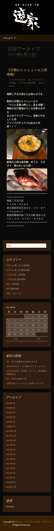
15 (27, 325)
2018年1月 (10, 426)
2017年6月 (10, 459)
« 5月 (15, 338)
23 (33, 329)
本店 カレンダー (14, 293)
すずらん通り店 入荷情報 (18, 265)
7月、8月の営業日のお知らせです (22, 361)
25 (45, 329)
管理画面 (10, 506)
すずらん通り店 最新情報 (18, 270)
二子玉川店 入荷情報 (15, 274)
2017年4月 (10, 468)
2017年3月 (10, 473)
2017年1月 (10, 482)
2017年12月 (11, 431)
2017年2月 (10, 477)
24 (39, 329)
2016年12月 (11, 487)
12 (9, 325)
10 (39, 320)
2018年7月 (10, 403)
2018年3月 (10, 417)
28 (21, 334)
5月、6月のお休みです (16, 378)
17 (39, 325)
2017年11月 (11, 435)
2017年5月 (10, 463)
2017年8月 (10, 449)
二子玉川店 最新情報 (26, 82)
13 (15, 325)
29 (27, 334)
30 (33, 334)
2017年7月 (10, 454)
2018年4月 (10, 412)
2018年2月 (10, 421)
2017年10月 (11, 440)
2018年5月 (10, 407)
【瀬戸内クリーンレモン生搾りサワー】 (25, 383)
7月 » (39, 338)
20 (15, 329)
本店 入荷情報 (12, 284)
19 (9, 329)
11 (45, 320)
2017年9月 (10, 445)
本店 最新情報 (12, 288)
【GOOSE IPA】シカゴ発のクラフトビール (25, 366)
